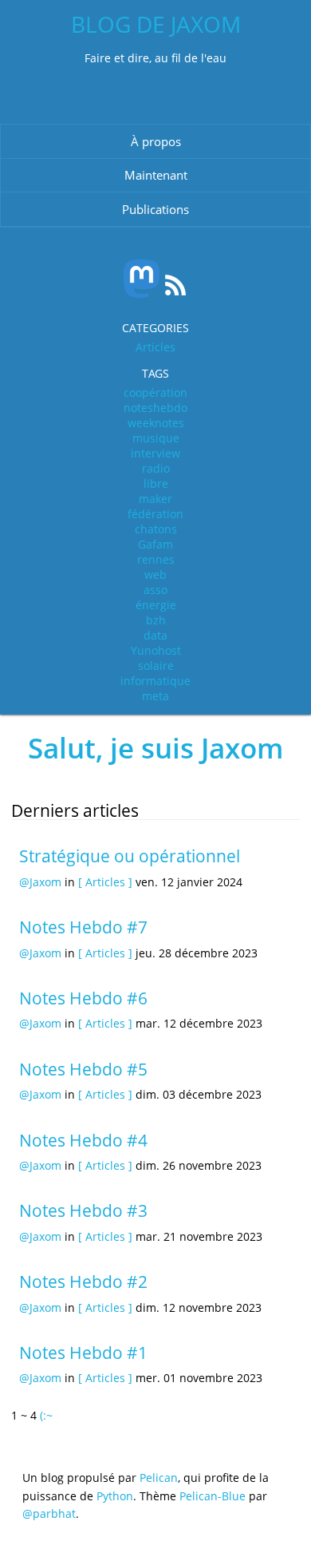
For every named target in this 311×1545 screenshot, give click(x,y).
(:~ (46, 1415)
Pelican (159, 1477)
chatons (156, 529)
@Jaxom (40, 881)
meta (155, 695)
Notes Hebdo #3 (83, 1210)
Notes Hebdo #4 (83, 1140)
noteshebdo (155, 407)
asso (155, 589)
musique (155, 438)
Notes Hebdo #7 (83, 927)
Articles (155, 347)
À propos (156, 141)
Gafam (155, 544)
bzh (156, 620)
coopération (155, 392)
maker (155, 498)
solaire (156, 665)
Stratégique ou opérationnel (129, 856)
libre (156, 483)
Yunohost (156, 650)
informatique (155, 680)
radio (156, 468)
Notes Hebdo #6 (83, 998)
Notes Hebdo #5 (83, 1069)
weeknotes (156, 422)
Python (114, 1495)
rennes (156, 559)
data (155, 635)
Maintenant (155, 175)
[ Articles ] (105, 881)
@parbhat (49, 1513)
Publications (155, 209)
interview (155, 453)
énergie (156, 604)
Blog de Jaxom (156, 24)
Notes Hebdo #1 (83, 1352)
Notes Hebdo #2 (83, 1281)
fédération (155, 513)
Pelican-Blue (212, 1495)
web (155, 574)
